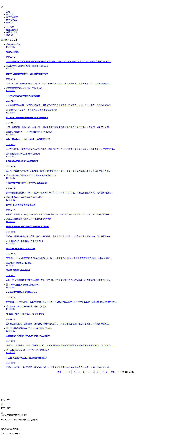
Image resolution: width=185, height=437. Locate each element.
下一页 (104, 372)
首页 (8, 12)
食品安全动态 (12, 17)
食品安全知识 (12, 20)
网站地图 (5, 424)
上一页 (68, 372)
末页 (113, 372)
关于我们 (10, 14)
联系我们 (10, 22)
